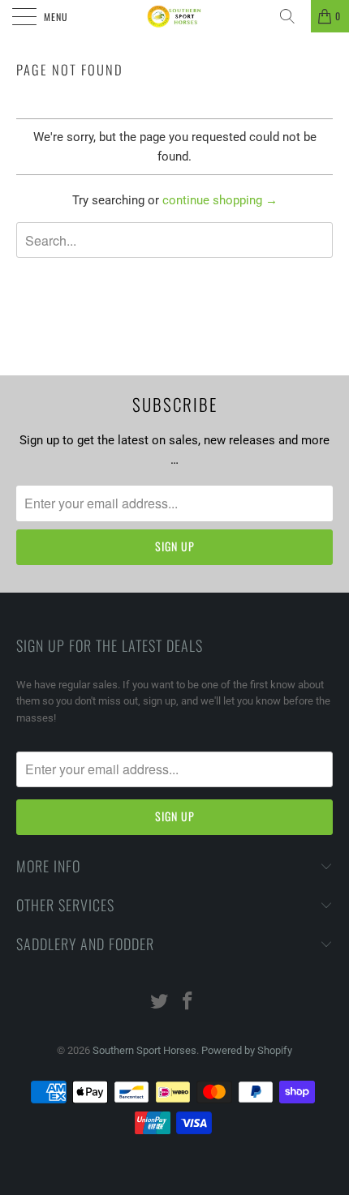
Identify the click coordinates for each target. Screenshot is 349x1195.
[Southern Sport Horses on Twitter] (160, 1002)
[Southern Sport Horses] (175, 16)
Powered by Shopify (246, 1050)
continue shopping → (220, 200)
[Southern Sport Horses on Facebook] (188, 1002)
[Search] (293, 16)
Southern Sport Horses (144, 1050)
